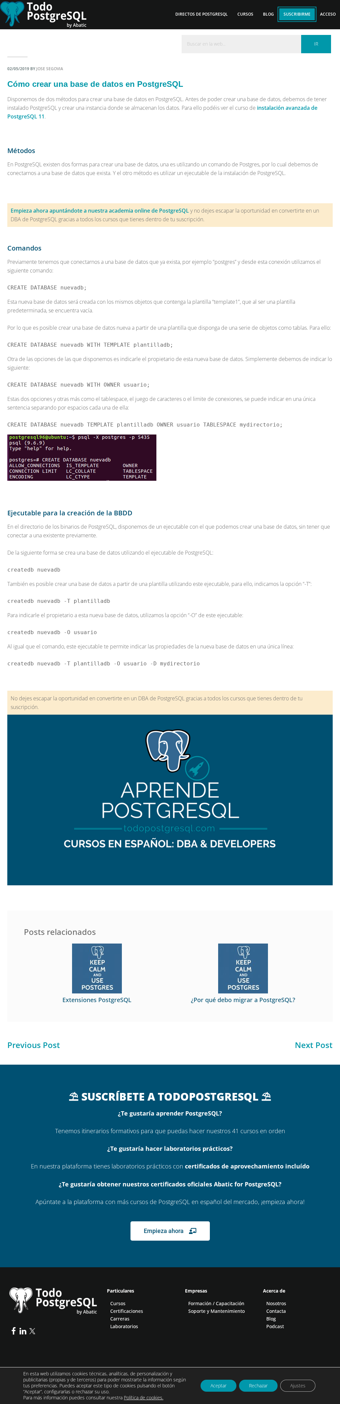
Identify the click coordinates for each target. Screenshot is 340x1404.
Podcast (275, 1326)
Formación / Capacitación (216, 1303)
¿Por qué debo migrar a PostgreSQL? (243, 1000)
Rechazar (258, 1385)
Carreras (119, 1319)
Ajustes (297, 1385)
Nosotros (276, 1303)
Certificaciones (126, 1311)
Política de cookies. (143, 1397)
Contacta (276, 1311)
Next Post (314, 1044)
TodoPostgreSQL (48, 13)
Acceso (328, 14)
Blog (271, 1319)
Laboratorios (124, 1326)
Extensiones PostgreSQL (96, 1000)
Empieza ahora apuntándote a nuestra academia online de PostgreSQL (100, 210)
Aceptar (218, 1385)
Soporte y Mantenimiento (216, 1311)
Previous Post (33, 1044)
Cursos (118, 1303)
